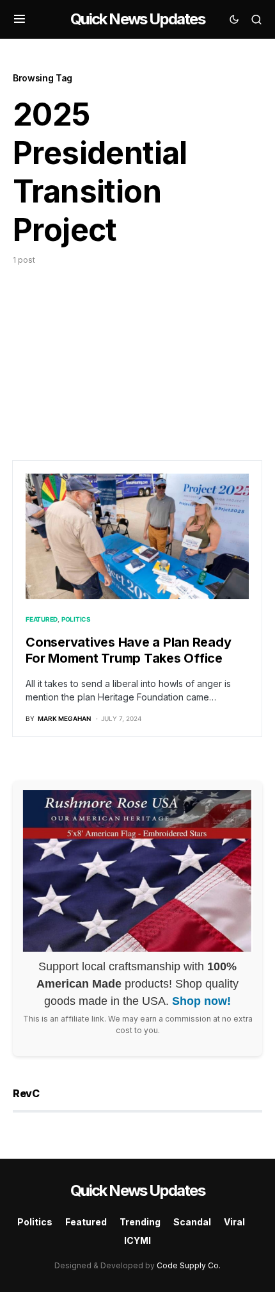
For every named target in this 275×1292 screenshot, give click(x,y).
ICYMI (137, 1240)
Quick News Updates (137, 19)
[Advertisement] (137, 351)
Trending (140, 1221)
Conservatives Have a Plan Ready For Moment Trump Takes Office (128, 650)
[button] (19, 19)
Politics (76, 619)
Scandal (192, 1221)
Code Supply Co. (189, 1265)
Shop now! (201, 1001)
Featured (42, 619)
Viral (234, 1221)
